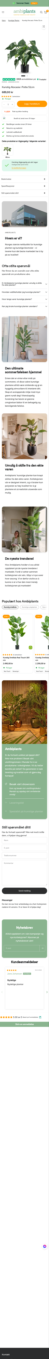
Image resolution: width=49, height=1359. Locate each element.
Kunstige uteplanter (29, 607)
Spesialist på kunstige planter (26, 811)
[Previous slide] (2, 992)
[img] (12, 970)
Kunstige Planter (13, 20)
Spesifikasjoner (7, 186)
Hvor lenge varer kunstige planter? (17, 299)
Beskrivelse (6, 179)
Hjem (4, 20)
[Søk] (41, 12)
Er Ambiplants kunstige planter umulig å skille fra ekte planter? (22, 284)
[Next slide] (47, 992)
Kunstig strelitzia (10, 607)
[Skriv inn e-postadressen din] (42, 948)
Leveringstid (16, 802)
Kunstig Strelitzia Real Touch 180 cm (16, 659)
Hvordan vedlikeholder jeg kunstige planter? (21, 292)
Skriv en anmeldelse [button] (24, 1024)
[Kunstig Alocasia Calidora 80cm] (7, 149)
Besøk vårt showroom (22, 784)
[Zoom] (44, 27)
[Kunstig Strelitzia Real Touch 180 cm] (17, 633)
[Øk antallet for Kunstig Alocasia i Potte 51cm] (12, 104)
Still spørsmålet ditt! (10, 193)
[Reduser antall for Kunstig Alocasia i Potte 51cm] (4, 104)
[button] (6, 96)
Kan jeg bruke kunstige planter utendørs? (20, 306)
